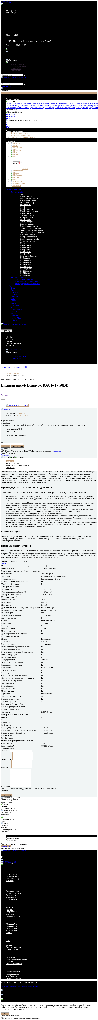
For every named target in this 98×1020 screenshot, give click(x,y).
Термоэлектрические (69, 106)
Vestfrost (14, 320)
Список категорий (13, 190)
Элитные (9, 907)
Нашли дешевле (66, 425)
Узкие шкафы (77, 103)
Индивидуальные (13, 916)
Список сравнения (18, 66)
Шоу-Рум (9, 337)
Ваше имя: (5, 751)
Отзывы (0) (10, 468)
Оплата (9, 341)
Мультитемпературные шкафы (42, 108)
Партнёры (10, 962)
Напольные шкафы (63, 108)
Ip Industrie (15, 305)
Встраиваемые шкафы (30, 103)
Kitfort (13, 307)
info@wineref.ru (12, 60)
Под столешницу (13, 879)
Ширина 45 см (12, 924)
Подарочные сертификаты (16, 959)
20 (7, 127)
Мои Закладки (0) (18, 64)
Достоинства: (6, 759)
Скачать (4, 563)
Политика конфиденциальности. (14, 986)
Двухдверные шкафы (28, 241)
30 (11, 127)
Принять (5, 1013)
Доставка (9, 339)
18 (10, 125)
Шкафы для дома (27, 209)
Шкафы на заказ (26, 213)
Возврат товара (12, 949)
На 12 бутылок (26, 267)
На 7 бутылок (25, 260)
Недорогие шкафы (27, 218)
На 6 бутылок (25, 258)
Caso (12, 290)
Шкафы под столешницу (30, 207)
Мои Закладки (11, 976)
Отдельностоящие (13, 876)
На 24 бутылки (26, 273)
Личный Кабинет (13, 972)
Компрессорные (12, 891)
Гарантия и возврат (14, 343)
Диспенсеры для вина (19, 133)
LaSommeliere (16, 309)
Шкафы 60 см (25, 254)
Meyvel (13, 314)
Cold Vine (14, 292)
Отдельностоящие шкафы (16, 106)
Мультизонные (12, 897)
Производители (12, 957)
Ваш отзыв (5, 786)
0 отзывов (5, 395)
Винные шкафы (12, 99)
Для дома (9, 910)
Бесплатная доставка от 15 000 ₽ (14, 367)
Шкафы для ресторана (29, 211)
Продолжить (6, 795)
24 (9, 127)
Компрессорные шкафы (50, 106)
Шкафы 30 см (25, 245)
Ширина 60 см (12, 926)
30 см (8, 114)
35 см (13, 114)
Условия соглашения (14, 964)
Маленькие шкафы (63, 103)
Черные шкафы (26, 222)
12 (8, 125)
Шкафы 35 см (25, 247)
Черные (9, 933)
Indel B (13, 303)
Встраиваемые (12, 874)
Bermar (13, 288)
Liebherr (14, 311)
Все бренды (10, 141)
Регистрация (11, 10)
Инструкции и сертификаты (17, 466)
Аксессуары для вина (14, 131)
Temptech (14, 316)
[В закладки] (2, 399)
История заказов (12, 974)
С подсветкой (11, 899)
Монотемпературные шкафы (17, 108)
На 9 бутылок (25, 264)
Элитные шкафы (34, 106)
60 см (8, 118)
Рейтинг (4, 791)
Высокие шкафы (27, 224)
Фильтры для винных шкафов (23, 137)
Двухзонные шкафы (47, 103)
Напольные (10, 883)
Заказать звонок (9, 4)
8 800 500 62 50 (7, 2)
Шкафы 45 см (25, 252)
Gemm (13, 301)
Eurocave (14, 297)
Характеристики (12, 463)
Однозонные (11, 895)
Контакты (10, 346)
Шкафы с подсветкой (79, 108)
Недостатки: (6, 767)
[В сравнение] (4, 399)
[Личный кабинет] (7, 62)
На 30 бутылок (26, 275)
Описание (10, 461)
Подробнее (56, 451)
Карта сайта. (33, 986)
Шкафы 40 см (25, 250)
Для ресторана (11, 912)
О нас (8, 335)
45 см (13, 116)
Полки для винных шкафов (22, 135)
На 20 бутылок (26, 271)
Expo (13, 299)
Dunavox (14, 294)
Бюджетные (10, 914)
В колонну (10, 881)
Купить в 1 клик (17, 446)
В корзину (5, 446)
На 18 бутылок (26, 269)
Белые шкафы (84, 106)
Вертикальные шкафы (29, 226)
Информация (6, 331)
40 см (8, 116)
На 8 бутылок (25, 262)
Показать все (6, 846)
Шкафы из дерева (13, 103)
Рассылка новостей (13, 978)
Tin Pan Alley (16, 318)
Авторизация (11, 13)
